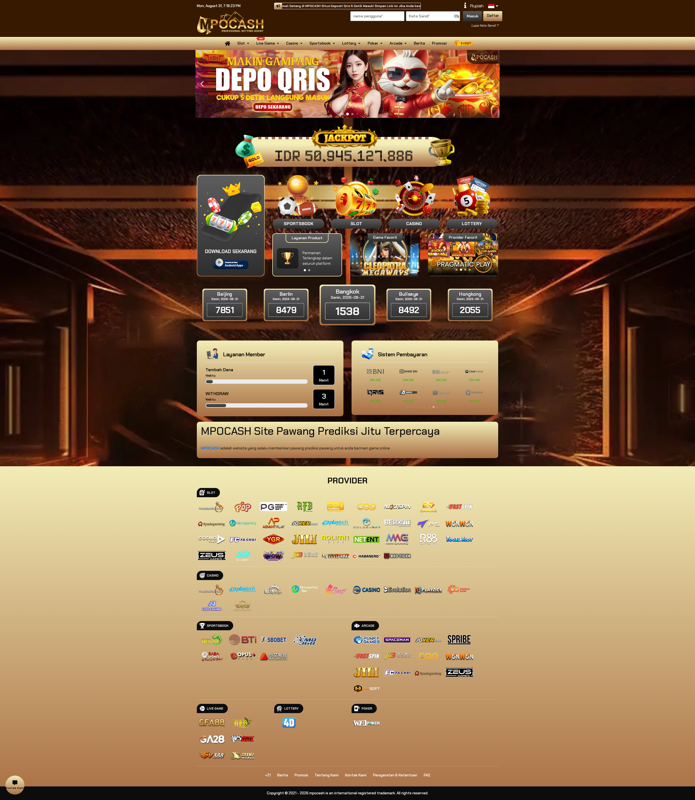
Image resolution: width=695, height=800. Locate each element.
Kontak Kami (356, 775)
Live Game (265, 43)
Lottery (349, 43)
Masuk (472, 16)
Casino (292, 43)
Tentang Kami (327, 775)
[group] (463, 254)
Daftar (493, 15)
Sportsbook (320, 43)
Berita (419, 43)
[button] (493, 84)
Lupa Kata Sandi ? (484, 25)
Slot (241, 43)
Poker (373, 43)
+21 (268, 775)
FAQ (427, 775)
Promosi (439, 43)
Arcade (396, 43)
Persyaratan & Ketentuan (395, 775)
